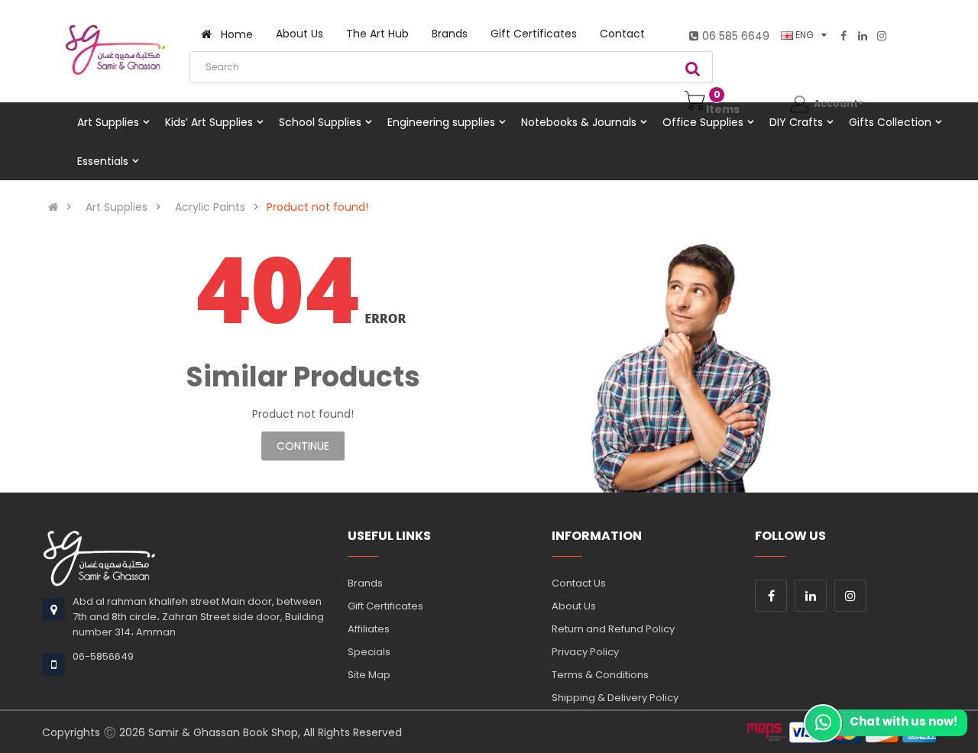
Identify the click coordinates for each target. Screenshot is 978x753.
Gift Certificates (385, 606)
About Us (574, 606)
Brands (365, 583)
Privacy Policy (585, 652)
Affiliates (369, 629)
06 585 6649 (735, 36)
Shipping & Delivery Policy (615, 697)
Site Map (369, 674)
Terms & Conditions (600, 674)
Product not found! (317, 207)
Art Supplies (116, 207)
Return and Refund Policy (613, 629)
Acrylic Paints (210, 207)
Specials (369, 652)
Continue (303, 446)
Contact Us (579, 583)
